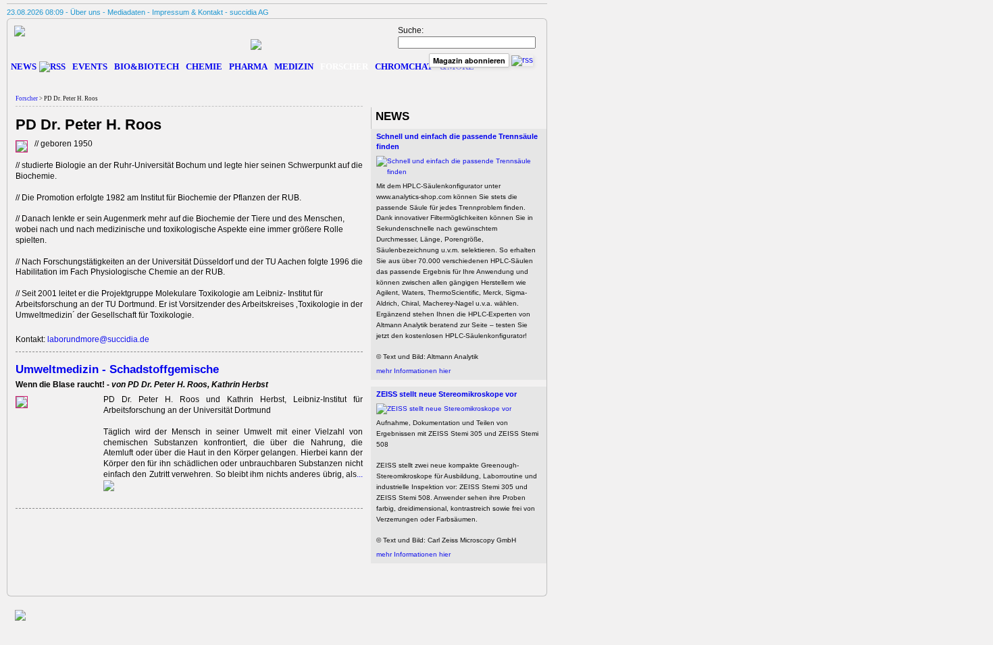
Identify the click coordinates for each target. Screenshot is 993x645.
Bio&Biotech (146, 66)
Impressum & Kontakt (187, 12)
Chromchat (404, 66)
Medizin (293, 66)
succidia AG (249, 12)
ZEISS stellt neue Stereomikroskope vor (446, 394)
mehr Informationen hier (413, 370)
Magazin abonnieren (469, 60)
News (23, 66)
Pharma (248, 66)
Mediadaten (126, 12)
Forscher (344, 66)
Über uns (85, 12)
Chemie (204, 66)
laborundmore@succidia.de (98, 339)
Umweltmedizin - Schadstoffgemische (117, 369)
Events (89, 66)
